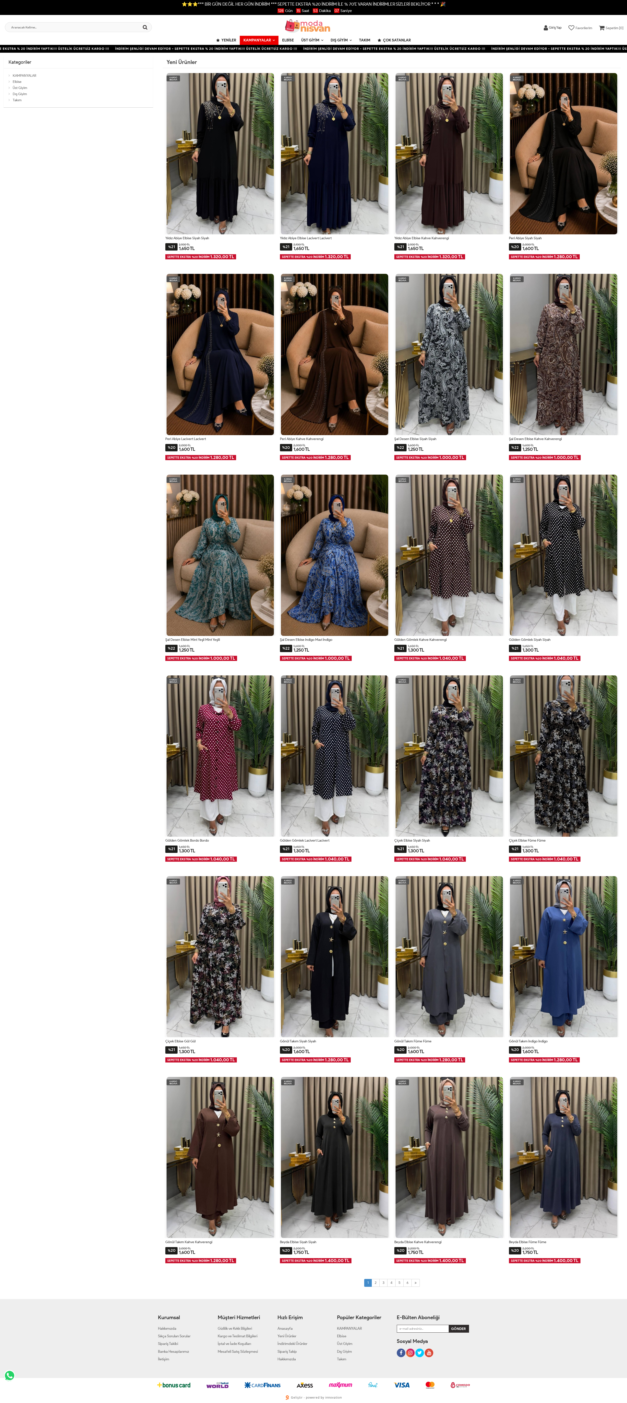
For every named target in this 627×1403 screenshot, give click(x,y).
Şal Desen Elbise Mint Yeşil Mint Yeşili (192, 640)
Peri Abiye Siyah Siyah (525, 238)
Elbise (288, 40)
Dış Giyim (339, 40)
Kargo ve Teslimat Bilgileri (237, 1336)
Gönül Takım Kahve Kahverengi (188, 1242)
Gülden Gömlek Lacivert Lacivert (304, 840)
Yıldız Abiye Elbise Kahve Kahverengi (421, 238)
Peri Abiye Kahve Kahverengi (302, 439)
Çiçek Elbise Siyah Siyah (412, 840)
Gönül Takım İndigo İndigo (528, 1041)
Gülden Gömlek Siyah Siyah (530, 640)
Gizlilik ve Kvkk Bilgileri (235, 1328)
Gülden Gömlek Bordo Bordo (187, 840)
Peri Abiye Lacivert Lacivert (185, 439)
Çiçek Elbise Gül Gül (180, 1041)
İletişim (163, 1359)
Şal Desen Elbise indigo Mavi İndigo (306, 640)
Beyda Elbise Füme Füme (527, 1242)
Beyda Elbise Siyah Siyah (298, 1242)
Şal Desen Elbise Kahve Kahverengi (535, 439)
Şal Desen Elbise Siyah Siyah (415, 439)
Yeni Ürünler (286, 1336)
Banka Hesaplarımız (173, 1351)
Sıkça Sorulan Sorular (174, 1336)
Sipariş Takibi (168, 1343)
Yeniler (228, 40)
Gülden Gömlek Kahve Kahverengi (420, 640)
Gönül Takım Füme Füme (413, 1041)
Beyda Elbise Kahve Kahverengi (418, 1242)
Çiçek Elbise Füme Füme (527, 840)
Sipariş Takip (287, 1351)
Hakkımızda (167, 1328)
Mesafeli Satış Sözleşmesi (238, 1351)
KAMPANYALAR (257, 40)
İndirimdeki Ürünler (292, 1343)
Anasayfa (285, 1328)
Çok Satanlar (396, 40)
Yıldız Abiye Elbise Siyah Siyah (187, 238)
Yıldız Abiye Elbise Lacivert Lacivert (306, 238)
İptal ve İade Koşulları (234, 1343)
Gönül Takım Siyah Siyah (298, 1041)
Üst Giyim (310, 40)
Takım (364, 40)
